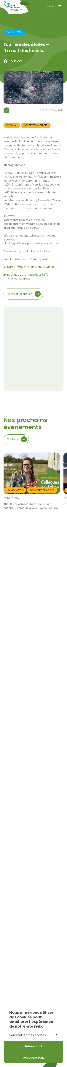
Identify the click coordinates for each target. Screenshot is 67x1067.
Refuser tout (33, 1046)
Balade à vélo (15, 490)
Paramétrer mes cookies (27, 1035)
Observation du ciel (36, 125)
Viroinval (11, 125)
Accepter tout (33, 1057)
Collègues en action (42, 490)
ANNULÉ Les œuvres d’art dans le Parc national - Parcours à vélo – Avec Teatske (31, 506)
